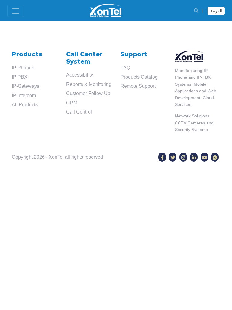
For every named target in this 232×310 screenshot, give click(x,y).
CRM (71, 102)
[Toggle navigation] (15, 11)
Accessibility (79, 75)
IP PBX (19, 77)
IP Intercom (24, 95)
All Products (25, 104)
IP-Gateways (25, 86)
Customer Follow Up (88, 93)
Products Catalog (139, 77)
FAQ (125, 67)
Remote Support (138, 86)
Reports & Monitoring (88, 84)
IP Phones (23, 67)
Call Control (79, 111)
